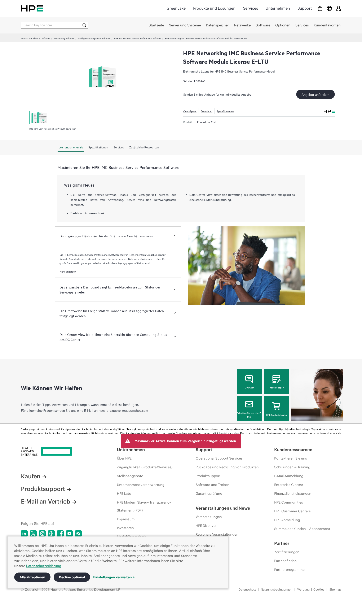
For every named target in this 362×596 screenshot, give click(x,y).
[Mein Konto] (338, 8)
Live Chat (249, 387)
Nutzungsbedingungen (276, 589)
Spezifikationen (225, 111)
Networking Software (64, 38)
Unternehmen (278, 8)
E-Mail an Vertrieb (45, 501)
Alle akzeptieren (32, 577)
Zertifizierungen (286, 552)
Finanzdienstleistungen (292, 493)
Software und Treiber (212, 485)
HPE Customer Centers (292, 511)
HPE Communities (288, 502)
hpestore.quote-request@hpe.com (123, 410)
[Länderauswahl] (329, 8)
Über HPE (124, 458)
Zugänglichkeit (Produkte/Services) (144, 467)
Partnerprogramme (289, 569)
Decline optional (72, 577)
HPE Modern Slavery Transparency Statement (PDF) (144, 506)
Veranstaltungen (209, 517)
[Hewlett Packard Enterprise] (32, 8)
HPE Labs (124, 493)
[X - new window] (33, 533)
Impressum (126, 519)
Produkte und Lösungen (214, 8)
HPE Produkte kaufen (276, 414)
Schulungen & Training (292, 467)
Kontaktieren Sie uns (290, 458)
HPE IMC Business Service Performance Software (137, 38)
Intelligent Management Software (94, 38)
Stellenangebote (130, 476)
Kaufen (30, 476)
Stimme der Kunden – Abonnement (302, 529)
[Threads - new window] (51, 533)
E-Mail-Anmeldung (288, 476)
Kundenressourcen (293, 449)
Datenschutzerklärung (43, 566)
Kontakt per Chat (206, 122)
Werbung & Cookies (310, 589)
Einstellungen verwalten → (114, 577)
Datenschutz (247, 589)
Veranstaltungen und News (223, 508)
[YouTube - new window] (69, 533)
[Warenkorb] (320, 8)
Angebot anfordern (315, 94)
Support (304, 8)
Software (45, 38)
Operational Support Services (219, 458)
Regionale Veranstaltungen (217, 534)
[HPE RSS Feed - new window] (78, 533)
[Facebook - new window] (60, 533)
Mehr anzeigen (67, 271)
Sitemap (335, 589)
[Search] (84, 25)
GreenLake (176, 8)
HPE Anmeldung (287, 520)
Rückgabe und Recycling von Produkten (227, 467)
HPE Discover (206, 525)
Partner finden (285, 561)
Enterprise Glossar (288, 485)
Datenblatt (206, 111)
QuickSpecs (190, 111)
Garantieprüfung (209, 493)
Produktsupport (276, 387)
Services (250, 8)
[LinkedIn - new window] (24, 533)
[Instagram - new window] (42, 533)
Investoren (125, 528)
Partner (281, 543)
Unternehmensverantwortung (140, 485)
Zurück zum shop (29, 38)
